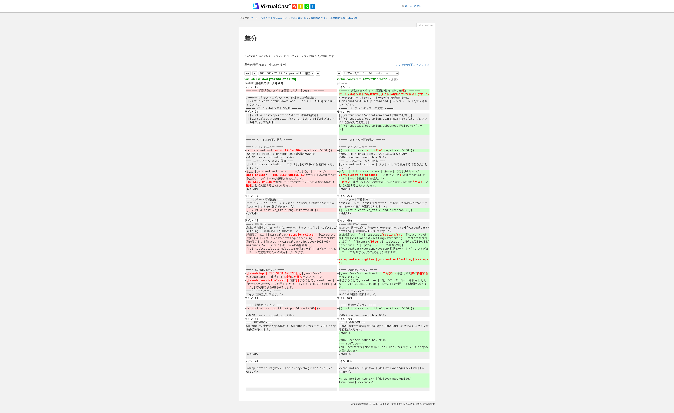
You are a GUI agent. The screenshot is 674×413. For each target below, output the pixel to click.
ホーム (413, 6)
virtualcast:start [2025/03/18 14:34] (362, 79)
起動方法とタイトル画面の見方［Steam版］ (335, 18)
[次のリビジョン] (318, 73)
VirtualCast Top (299, 18)
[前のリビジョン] (254, 73)
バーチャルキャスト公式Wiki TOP (269, 18)
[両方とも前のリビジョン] (248, 73)
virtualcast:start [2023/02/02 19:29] (270, 79)
